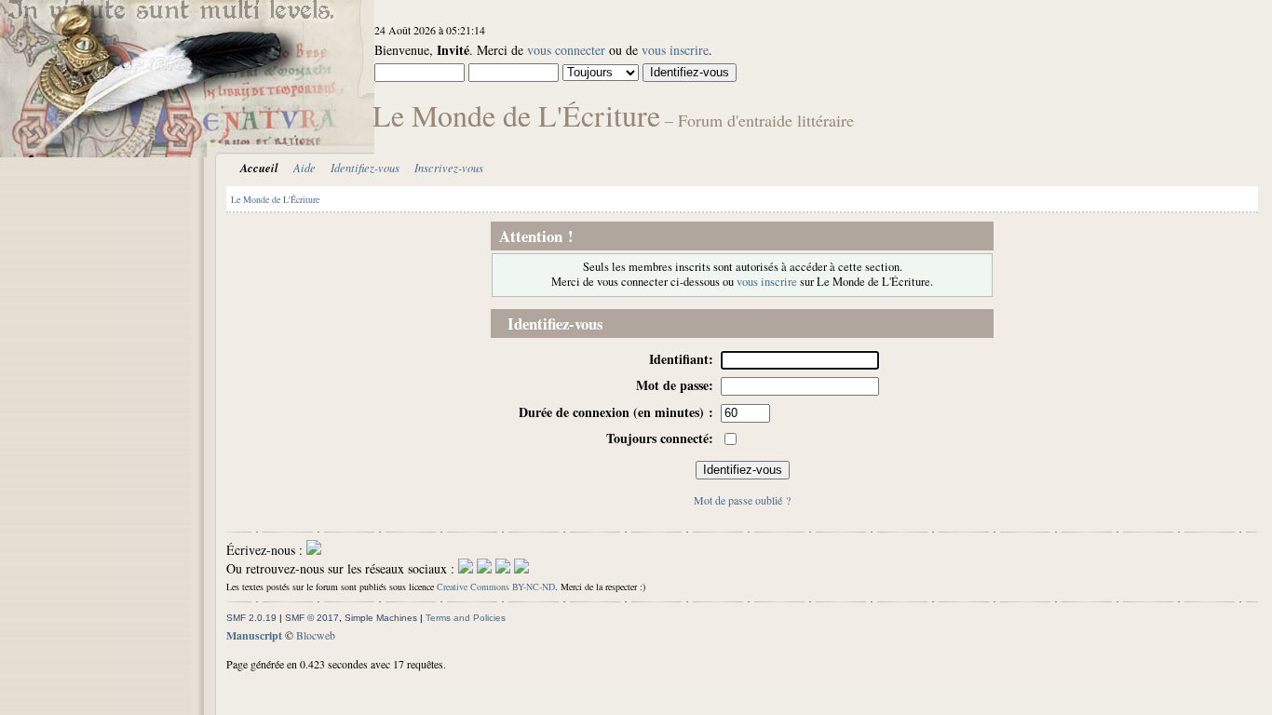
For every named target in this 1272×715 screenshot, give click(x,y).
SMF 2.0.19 (251, 618)
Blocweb (315, 634)
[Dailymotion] (502, 568)
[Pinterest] (521, 568)
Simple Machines (381, 618)
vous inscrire (675, 50)
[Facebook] (465, 568)
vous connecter (566, 50)
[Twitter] (484, 568)
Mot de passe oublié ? (742, 499)
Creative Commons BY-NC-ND (496, 586)
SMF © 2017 (312, 618)
